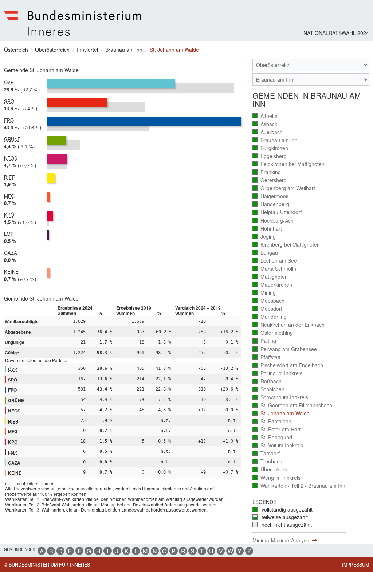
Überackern (270, 469)
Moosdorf (267, 309)
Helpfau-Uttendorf (277, 212)
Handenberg (271, 204)
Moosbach (268, 301)
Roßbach (267, 381)
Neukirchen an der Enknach (289, 325)
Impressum (355, 564)
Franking (267, 172)
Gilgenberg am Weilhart (284, 188)
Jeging (264, 236)
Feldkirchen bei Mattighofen (289, 164)
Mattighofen (270, 277)
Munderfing (270, 317)
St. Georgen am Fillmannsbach (292, 405)
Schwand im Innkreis (280, 397)
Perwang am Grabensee (285, 349)
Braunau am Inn (275, 140)
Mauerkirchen (272, 285)
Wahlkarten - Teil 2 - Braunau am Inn (299, 486)
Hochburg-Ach (273, 220)
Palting (264, 341)
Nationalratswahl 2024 (336, 32)
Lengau (265, 252)
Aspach (265, 124)
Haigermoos (270, 196)
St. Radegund (272, 437)
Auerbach (268, 132)
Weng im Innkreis (277, 478)
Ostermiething (273, 333)
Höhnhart (267, 228)
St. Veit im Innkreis (278, 445)
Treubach (267, 461)
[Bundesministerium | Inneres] (72, 23)
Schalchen (268, 389)
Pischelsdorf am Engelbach (288, 365)
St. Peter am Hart (277, 429)
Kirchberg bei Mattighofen (286, 244)
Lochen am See (275, 261)
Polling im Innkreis (277, 373)
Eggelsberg (270, 156)
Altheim (265, 116)
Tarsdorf (266, 453)
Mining (264, 293)
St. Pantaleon (272, 421)
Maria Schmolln (274, 269)
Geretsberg (270, 180)
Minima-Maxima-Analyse (280, 540)
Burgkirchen (270, 148)
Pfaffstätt (266, 357)
